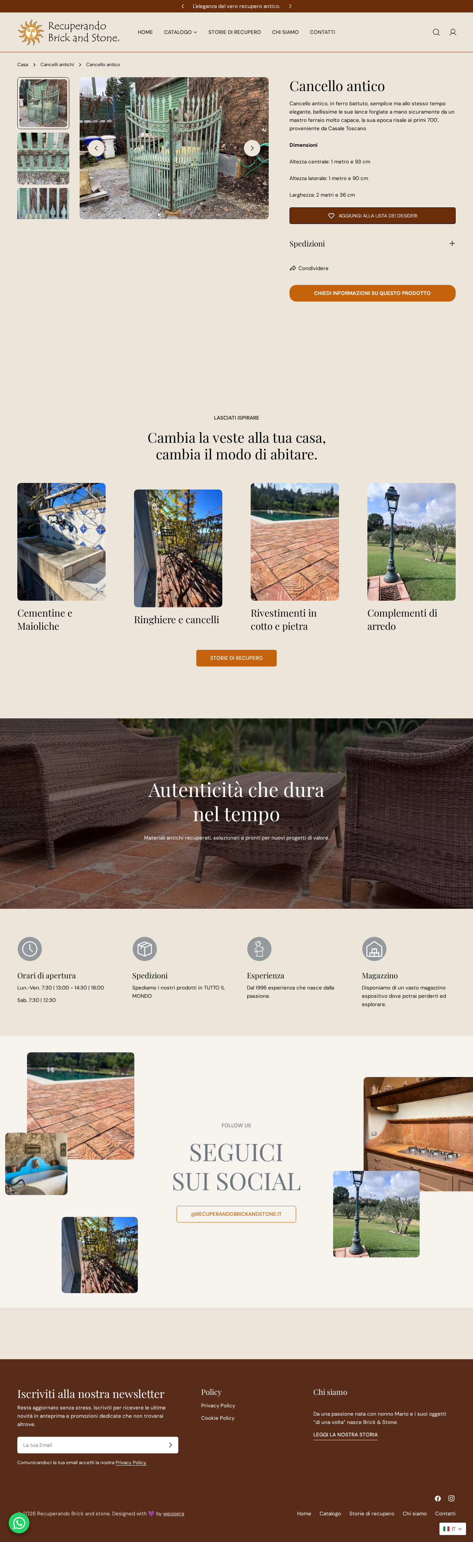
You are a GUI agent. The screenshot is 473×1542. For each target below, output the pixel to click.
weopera (173, 1513)
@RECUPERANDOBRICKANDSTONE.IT (236, 1214)
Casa (22, 65)
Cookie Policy (217, 1418)
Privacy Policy (218, 1405)
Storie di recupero (236, 658)
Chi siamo (415, 1513)
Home (304, 1513)
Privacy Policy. (131, 1462)
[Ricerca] (436, 32)
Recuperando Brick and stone (73, 1513)
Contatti (445, 1513)
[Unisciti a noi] (170, 1445)
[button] (453, 1529)
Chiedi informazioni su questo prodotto (372, 293)
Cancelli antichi (57, 65)
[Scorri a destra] (252, 148)
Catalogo (330, 1513)
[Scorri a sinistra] (96, 148)
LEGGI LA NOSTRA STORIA (345, 1434)
